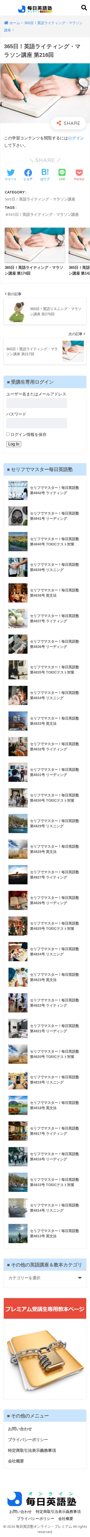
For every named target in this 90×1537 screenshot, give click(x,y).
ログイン (76, 138)
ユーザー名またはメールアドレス (36, 394)
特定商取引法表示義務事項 (32, 1450)
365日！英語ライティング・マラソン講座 (40, 199)
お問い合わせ (20, 1429)
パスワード (16, 414)
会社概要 (16, 1461)
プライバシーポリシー (28, 1440)
